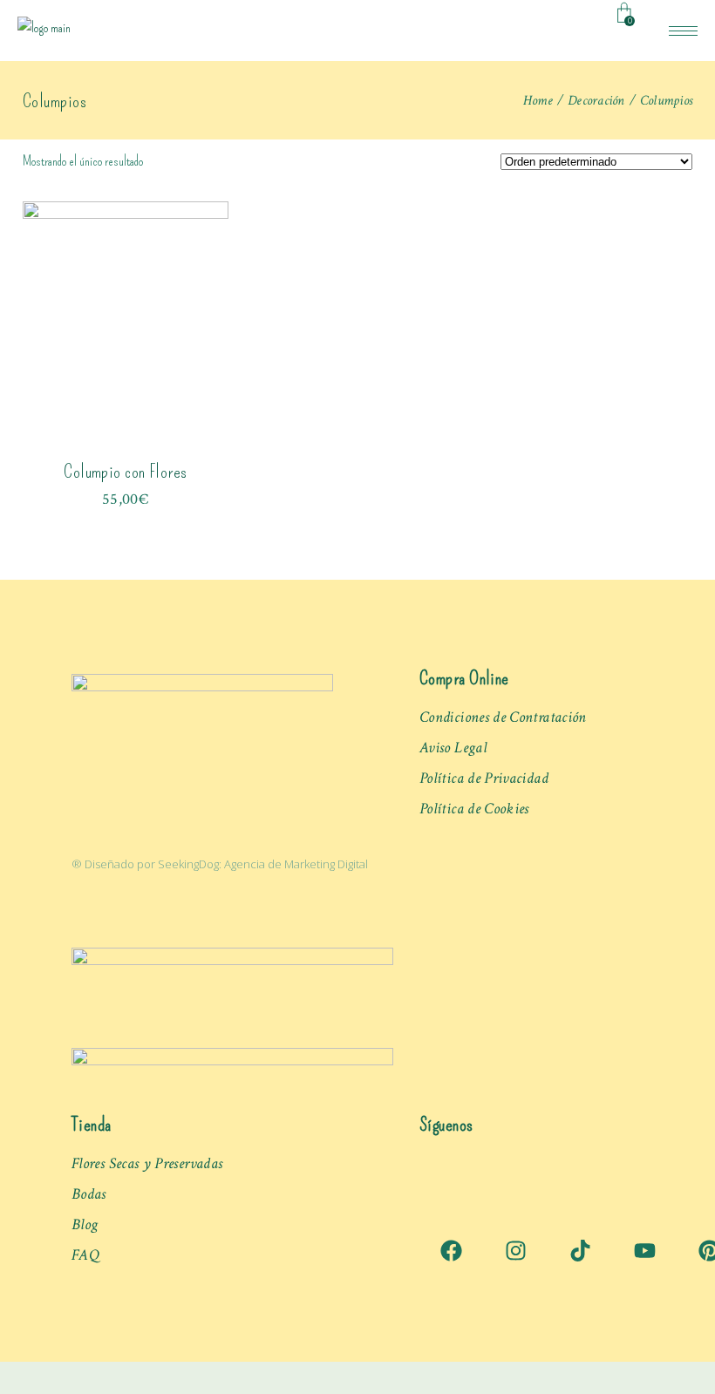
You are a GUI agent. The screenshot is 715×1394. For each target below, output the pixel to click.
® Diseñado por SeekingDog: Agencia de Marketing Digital (220, 864)
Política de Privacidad (483, 778)
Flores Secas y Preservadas (147, 1163)
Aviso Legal (453, 748)
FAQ (85, 1255)
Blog (85, 1224)
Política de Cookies (474, 809)
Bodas (89, 1194)
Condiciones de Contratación (503, 717)
